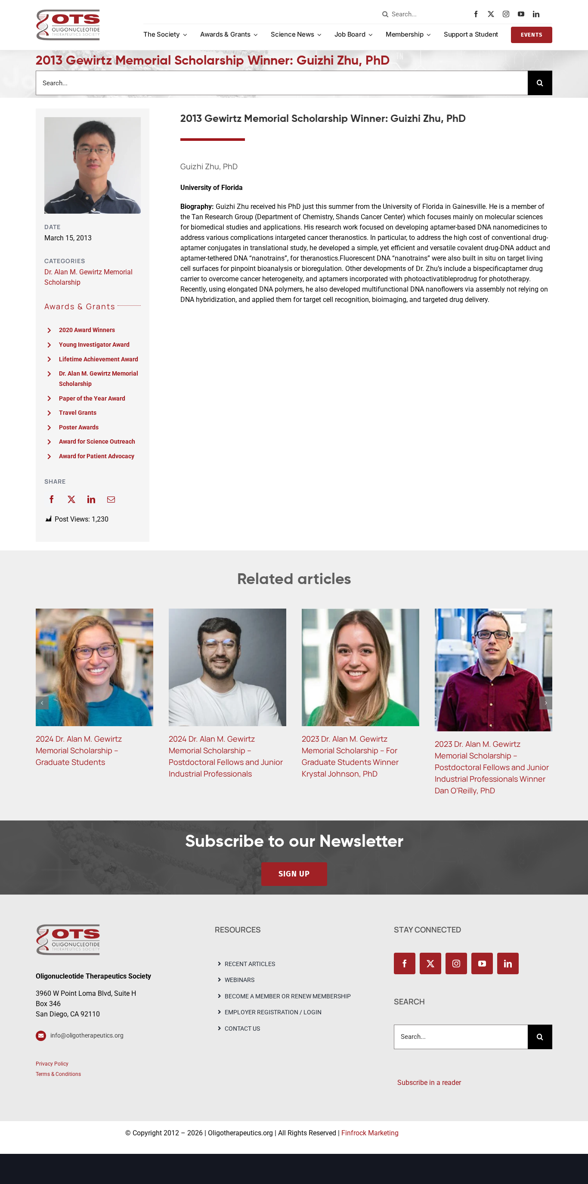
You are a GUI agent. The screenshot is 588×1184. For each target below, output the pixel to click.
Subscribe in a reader (427, 1066)
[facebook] (478, 14)
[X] (71, 499)
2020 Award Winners (87, 329)
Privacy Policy (52, 1047)
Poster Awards (79, 427)
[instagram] (508, 14)
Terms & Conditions (58, 1057)
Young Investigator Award (94, 344)
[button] (42, 694)
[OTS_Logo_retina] (68, 12)
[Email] (111, 499)
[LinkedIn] (91, 499)
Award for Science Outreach (97, 441)
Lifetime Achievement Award (98, 359)
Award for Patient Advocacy (96, 456)
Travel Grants (77, 412)
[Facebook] (52, 499)
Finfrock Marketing (370, 1116)
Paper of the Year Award (92, 398)
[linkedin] (538, 14)
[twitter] (493, 14)
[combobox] (426, 14)
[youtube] (523, 14)
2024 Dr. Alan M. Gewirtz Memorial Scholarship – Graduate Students (345, 750)
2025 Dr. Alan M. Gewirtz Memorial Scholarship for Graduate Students (80, 750)
